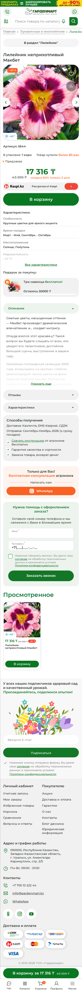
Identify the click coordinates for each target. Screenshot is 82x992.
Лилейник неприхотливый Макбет (21, 646)
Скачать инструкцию (28, 441)
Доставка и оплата (56, 799)
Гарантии (49, 805)
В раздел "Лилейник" (41, 43)
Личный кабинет (18, 786)
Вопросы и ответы (17, 824)
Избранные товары (18, 805)
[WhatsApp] (74, 12)
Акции (47, 793)
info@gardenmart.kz (28, 893)
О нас (46, 812)
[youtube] (31, 914)
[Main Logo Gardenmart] (41, 11)
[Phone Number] (7, 12)
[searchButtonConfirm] (73, 21)
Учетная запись (15, 793)
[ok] (8, 914)
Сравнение (12, 818)
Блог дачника (53, 824)
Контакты (49, 818)
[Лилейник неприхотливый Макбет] (22, 619)
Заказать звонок (41, 576)
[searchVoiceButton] (63, 21)
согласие (21, 559)
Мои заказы (12, 799)
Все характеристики (41, 265)
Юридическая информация (53, 831)
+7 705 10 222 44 (24, 885)
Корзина (10, 812)
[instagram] (20, 914)
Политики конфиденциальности (36, 565)
